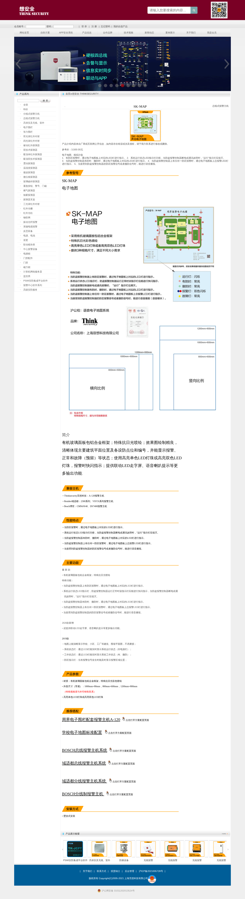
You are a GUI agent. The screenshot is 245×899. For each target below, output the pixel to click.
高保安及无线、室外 (33, 122)
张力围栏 (28, 131)
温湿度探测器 (30, 168)
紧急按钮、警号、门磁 (35, 186)
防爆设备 (99, 860)
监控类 (26, 276)
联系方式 (101, 871)
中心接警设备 (30, 249)
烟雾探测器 (29, 195)
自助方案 (45, 32)
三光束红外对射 (31, 204)
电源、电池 (29, 235)
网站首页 (24, 32)
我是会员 (211, 32)
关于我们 (191, 32)
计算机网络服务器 (32, 271)
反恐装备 (28, 231)
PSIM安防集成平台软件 (35, 280)
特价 (25, 109)
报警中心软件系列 (32, 285)
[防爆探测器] (99, 857)
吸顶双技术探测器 (32, 159)
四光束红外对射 (31, 141)
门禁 (25, 262)
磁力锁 (26, 267)
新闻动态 (149, 32)
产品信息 (87, 32)
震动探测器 (29, 163)
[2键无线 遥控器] (196, 857)
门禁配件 (28, 258)
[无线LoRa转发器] (221, 857)
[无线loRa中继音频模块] (172, 857)
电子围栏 (28, 127)
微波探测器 (29, 172)
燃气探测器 (29, 190)
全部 (25, 104)
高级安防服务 (30, 289)
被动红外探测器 (31, 145)
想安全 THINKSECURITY (85, 93)
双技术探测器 (30, 150)
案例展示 (170, 32)
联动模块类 (29, 244)
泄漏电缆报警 (30, 226)
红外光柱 (28, 213)
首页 (68, 93)
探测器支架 (29, 199)
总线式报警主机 (31, 118)
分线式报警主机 (31, 113)
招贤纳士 (115, 871)
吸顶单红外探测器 (32, 154)
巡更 (25, 240)
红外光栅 (28, 208)
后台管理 (129, 871)
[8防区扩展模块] (148, 857)
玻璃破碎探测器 (31, 181)
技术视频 (128, 32)
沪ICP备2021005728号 (151, 871)
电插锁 (26, 253)
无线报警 (124, 860)
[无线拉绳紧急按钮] (123, 857)
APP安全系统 (66, 32)
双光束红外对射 (31, 136)
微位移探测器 (30, 177)
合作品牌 (107, 32)
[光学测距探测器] (75, 857)
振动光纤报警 (30, 222)
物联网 (26, 217)
